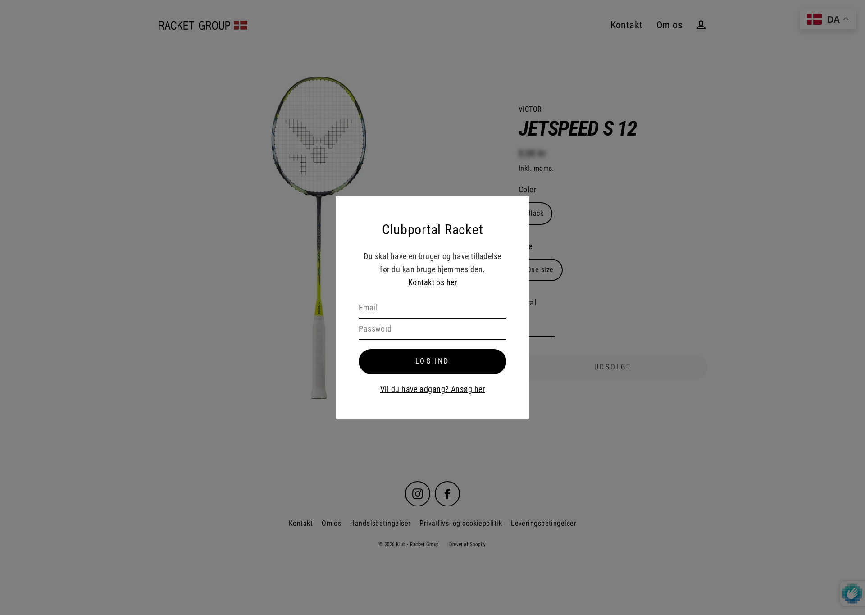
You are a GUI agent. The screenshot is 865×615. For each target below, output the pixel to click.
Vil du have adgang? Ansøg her (432, 389)
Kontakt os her (432, 282)
